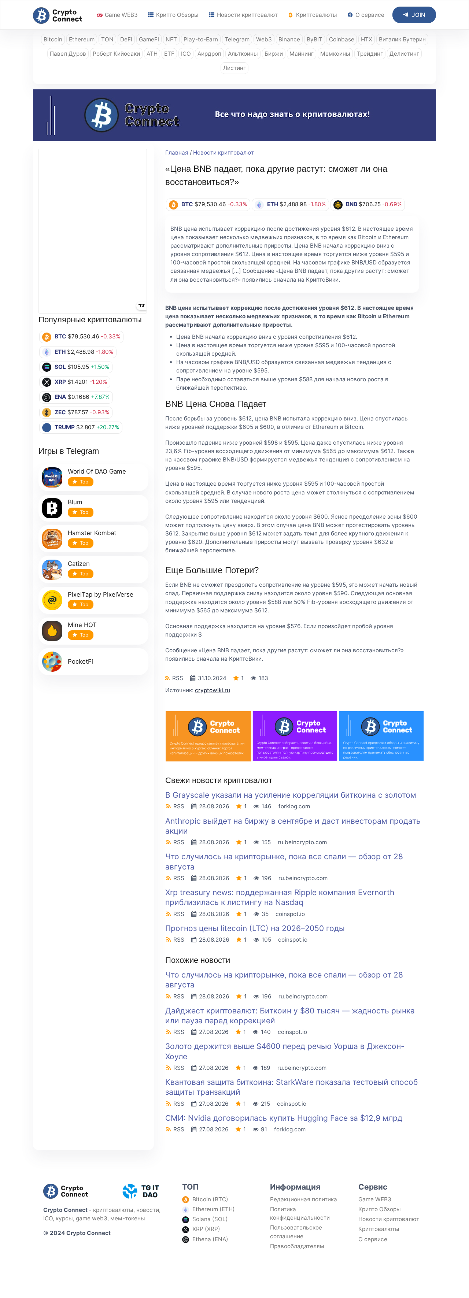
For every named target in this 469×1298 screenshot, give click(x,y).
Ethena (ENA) (210, 1239)
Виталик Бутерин (402, 39)
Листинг (234, 67)
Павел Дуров (68, 53)
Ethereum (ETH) (213, 1209)
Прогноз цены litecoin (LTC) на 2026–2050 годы (255, 928)
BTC (60, 336)
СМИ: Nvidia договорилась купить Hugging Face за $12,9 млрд (283, 1118)
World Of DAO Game (97, 471)
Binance (289, 39)
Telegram (237, 39)
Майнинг (301, 53)
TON (107, 39)
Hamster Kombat (92, 533)
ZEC (60, 412)
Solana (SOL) (210, 1219)
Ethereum (82, 39)
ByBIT (314, 39)
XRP (60, 381)
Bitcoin (53, 39)
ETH (60, 351)
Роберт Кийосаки (116, 53)
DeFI (126, 39)
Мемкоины (335, 53)
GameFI (149, 39)
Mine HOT (82, 624)
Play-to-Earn (201, 39)
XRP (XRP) (206, 1228)
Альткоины (243, 53)
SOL (60, 366)
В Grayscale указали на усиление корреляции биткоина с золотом (290, 795)
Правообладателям (297, 1246)
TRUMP (65, 427)
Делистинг (404, 53)
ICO (186, 53)
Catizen (79, 563)
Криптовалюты (316, 14)
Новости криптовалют (246, 14)
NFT (171, 39)
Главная (176, 152)
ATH (152, 53)
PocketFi (80, 661)
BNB (351, 204)
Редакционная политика (303, 1199)
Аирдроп (209, 53)
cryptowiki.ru (212, 690)
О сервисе (369, 14)
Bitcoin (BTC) (210, 1199)
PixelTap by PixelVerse (100, 594)
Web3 (264, 39)
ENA (60, 396)
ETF (169, 53)
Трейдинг (370, 53)
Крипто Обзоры (177, 14)
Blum (75, 502)
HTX (366, 39)
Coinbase (341, 39)
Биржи (274, 53)
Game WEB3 (120, 14)
